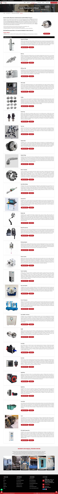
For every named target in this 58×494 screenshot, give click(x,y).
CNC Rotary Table (23, 68)
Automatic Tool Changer (24, 39)
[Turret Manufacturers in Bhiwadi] (11, 421)
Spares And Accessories (15, 13)
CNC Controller (23, 82)
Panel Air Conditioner (24, 271)
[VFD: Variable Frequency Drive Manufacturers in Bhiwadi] (11, 436)
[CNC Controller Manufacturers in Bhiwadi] (11, 88)
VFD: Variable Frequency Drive (25, 430)
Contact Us (47, 2)
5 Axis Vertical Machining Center (33, 488)
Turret (22, 415)
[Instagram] (46, 489)
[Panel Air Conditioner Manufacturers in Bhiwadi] (11, 276)
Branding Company (52, 493)
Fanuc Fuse (22, 126)
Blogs (43, 2)
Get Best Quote (25, 47)
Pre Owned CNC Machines (20, 480)
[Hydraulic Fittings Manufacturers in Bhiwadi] (11, 161)
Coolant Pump (23, 111)
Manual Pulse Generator (24, 227)
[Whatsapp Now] (2, 490)
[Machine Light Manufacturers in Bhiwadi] (11, 219)
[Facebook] (43, 489)
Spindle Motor (23, 372)
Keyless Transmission (24, 169)
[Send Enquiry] (2, 492)
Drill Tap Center (31, 478)
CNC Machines (18, 478)
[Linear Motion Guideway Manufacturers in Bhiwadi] (11, 190)
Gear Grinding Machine (32, 480)
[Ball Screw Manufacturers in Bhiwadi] (11, 59)
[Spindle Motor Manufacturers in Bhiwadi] (11, 378)
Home (24, 2)
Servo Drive (22, 357)
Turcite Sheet (23, 401)
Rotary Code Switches (24, 285)
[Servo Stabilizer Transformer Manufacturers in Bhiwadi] (11, 320)
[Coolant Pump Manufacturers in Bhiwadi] (11, 117)
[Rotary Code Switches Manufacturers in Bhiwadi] (11, 291)
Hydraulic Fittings (23, 155)
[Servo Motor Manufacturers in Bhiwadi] (11, 349)
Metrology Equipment (24, 242)
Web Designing (43, 493)
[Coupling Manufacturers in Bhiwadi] (11, 103)
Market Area (5, 486)
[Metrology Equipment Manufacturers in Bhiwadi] (11, 248)
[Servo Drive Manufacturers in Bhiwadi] (11, 363)
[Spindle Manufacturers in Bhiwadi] (11, 334)
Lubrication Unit (23, 198)
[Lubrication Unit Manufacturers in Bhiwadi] (11, 204)
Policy (4, 488)
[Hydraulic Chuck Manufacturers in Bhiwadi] (11, 146)
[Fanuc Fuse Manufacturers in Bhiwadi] (11, 132)
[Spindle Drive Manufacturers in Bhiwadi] (11, 392)
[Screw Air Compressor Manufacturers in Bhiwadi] (11, 305)
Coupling (22, 97)
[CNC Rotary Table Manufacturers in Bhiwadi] (11, 74)
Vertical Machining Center (32, 486)
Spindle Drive (23, 386)
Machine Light (23, 213)
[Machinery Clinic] (3, 2)
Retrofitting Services (19, 486)
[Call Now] (56, 492)
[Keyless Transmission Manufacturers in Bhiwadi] (11, 175)
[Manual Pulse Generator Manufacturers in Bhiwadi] (11, 233)
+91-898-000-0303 (4, 0)
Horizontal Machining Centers (33, 483)
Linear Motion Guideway (24, 184)
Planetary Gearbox (23, 256)
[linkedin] (55, 0)
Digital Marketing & (47, 493)
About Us (28, 2)
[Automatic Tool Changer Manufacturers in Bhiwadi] (11, 45)
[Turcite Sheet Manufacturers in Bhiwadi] (11, 407)
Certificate (39, 2)
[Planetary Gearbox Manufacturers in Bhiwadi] (11, 262)
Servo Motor (23, 343)
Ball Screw (22, 53)
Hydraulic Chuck (23, 140)
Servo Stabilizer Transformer (25, 314)
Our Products (33, 2)
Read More (31, 47)
